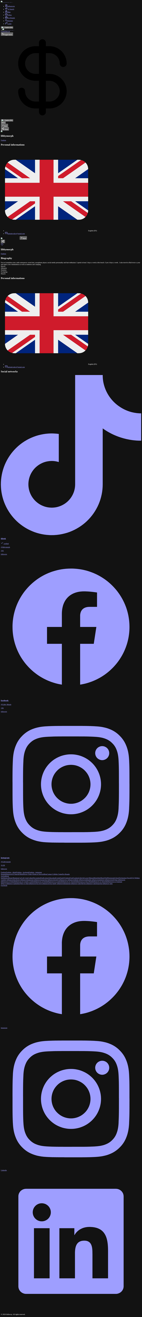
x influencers (70, 880)
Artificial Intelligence (5, 877)
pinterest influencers (105, 880)
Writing (137, 878)
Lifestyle (81, 878)
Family (62, 878)
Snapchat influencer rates (104, 883)
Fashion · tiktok (11, 872)
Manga (91, 878)
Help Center (58, 874)
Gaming (75, 878)
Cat (22, 878)
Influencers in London (54, 882)
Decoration (36, 878)
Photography (111, 878)
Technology (123, 878)
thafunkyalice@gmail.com (16, 233)
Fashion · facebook (22, 872)
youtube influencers (7, 880)
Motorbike (97, 878)
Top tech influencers (42, 883)
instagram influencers (34, 880)
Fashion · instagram (35, 872)
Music (102, 878)
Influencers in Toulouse (114, 882)
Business (16, 878)
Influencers (8, 874)
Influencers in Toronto (68, 882)
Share (6, 129)
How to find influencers (28, 883)
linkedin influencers (92, 880)
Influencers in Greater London (24, 882)
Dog (41, 878)
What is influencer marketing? (10, 883)
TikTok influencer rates (88, 883)
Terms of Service (38, 874)
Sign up (7, 31)
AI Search (15, 874)
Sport (117, 878)
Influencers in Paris (40, 882)
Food (71, 878)
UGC (133, 878)
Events (57, 878)
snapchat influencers (48, 880)
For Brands (66, 874)
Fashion (3, 140)
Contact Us (50, 874)
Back (5, 126)
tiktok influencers (80, 880)
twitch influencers (60, 880)
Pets (105, 878)
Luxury (86, 878)
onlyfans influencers (118, 880)
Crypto (26, 878)
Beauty (10, 878)
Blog (45, 874)
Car (20, 878)
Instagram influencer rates (72, 883)
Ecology (46, 878)
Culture (30, 878)
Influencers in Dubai (7, 882)
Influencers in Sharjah (99, 882)
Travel (129, 878)
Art (2, 876)
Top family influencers (56, 883)
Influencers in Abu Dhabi (84, 882)
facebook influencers (20, 880)
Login (3, 31)
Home (3, 874)
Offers (21, 874)
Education (52, 878)
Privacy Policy (28, 874)
